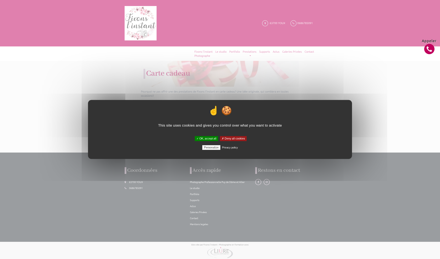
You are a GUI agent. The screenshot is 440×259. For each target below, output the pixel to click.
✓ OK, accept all (206, 138)
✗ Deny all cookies (233, 138)
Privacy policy (230, 147)
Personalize (211, 147)
